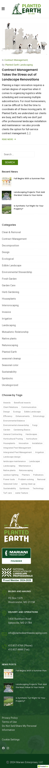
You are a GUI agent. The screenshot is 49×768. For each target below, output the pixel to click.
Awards (7, 402)
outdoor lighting (10, 475)
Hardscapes (31, 434)
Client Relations (10, 407)
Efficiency (7, 416)
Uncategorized (10, 385)
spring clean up (28, 484)
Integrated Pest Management (17, 448)
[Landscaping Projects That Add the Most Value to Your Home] (6, 195)
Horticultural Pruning (13, 438)
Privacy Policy (10, 717)
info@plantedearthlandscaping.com (27, 632)
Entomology (38, 416)
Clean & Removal (11, 232)
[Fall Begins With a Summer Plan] (6, 181)
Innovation (24, 443)
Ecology (17, 411)
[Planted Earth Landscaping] (27, 8)
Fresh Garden (9, 278)
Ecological (8, 258)
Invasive (6, 311)
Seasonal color (10, 365)
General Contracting (12, 434)
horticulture (31, 438)
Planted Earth (9, 351)
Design (5, 252)
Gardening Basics (22, 429)
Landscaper (34, 461)
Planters (26, 475)
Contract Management (16, 60)
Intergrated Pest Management (17, 452)
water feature (21, 493)
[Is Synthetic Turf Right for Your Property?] (6, 208)
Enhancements (23, 416)
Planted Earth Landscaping (19, 64)
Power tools (9, 479)
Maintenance (25, 466)
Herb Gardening (10, 292)
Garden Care (8, 285)
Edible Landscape (11, 265)
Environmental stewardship (16, 425)
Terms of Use (9, 721)
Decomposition (10, 245)
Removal (41, 479)
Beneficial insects (22, 402)
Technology (38, 488)
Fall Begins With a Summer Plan (29, 178)
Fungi (34, 425)
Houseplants (9, 298)
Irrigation (7, 318)
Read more (7, 139)
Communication (28, 407)
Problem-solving (26, 479)
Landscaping (9, 325)
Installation (37, 443)
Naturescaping (10, 345)
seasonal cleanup (11, 358)
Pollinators (38, 475)
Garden (6, 429)
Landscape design (11, 457)
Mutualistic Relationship (15, 331)
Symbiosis (24, 488)
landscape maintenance (14, 461)
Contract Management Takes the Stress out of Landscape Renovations (20, 75)
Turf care (7, 493)
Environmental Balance (14, 420)
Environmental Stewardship (17, 272)
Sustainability (9, 371)
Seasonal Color (10, 484)
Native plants (9, 338)
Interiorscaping (10, 305)
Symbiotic (7, 378)
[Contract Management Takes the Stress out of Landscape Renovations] (24, 38)
